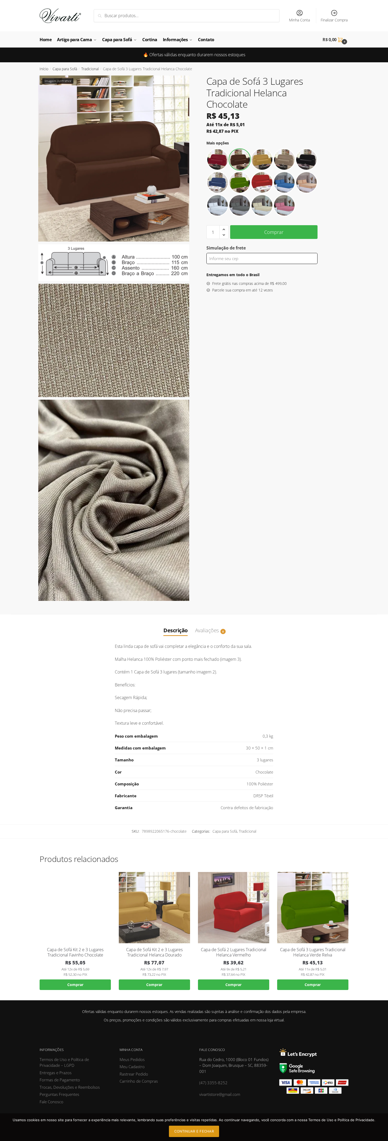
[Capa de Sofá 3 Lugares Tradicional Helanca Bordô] (217, 159)
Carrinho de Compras (139, 1081)
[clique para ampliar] (113, 159)
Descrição (175, 630)
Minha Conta (299, 19)
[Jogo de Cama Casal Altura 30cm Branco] (217, 205)
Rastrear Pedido (134, 1074)
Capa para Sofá (65, 68)
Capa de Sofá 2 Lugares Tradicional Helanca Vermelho (233, 952)
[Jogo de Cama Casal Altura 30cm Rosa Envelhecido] (284, 205)
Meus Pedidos (132, 1059)
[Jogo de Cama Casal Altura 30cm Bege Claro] (306, 182)
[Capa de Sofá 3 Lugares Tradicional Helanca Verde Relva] (240, 182)
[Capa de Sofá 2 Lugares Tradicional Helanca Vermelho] (233, 907)
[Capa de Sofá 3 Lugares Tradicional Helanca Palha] (284, 159)
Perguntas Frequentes (59, 1094)
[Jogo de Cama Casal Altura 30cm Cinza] (240, 205)
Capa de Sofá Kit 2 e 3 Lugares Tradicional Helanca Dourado (154, 952)
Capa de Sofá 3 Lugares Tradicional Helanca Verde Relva (313, 952)
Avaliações (207, 630)
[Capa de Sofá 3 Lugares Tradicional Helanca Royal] (217, 182)
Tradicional (90, 68)
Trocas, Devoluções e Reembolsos (70, 1087)
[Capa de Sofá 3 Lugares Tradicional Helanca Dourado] (262, 159)
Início (44, 68)
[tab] (175, 625)
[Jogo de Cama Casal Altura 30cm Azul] (284, 182)
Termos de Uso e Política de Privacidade (341, 1120)
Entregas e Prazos (56, 1072)
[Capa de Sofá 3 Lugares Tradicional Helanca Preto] (306, 159)
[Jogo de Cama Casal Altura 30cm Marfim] (262, 205)
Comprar (273, 232)
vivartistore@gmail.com (219, 1094)
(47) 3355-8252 (213, 1082)
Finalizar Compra (334, 19)
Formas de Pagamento (60, 1079)
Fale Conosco (51, 1101)
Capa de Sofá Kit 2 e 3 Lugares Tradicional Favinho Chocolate (75, 952)
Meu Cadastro (132, 1066)
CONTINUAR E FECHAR (194, 1131)
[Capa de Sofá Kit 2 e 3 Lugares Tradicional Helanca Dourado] (154, 907)
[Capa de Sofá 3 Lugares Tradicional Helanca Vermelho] (262, 182)
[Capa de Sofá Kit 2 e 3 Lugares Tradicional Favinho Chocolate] (75, 907)
